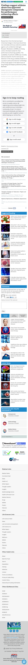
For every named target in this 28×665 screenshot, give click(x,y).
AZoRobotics (5, 601)
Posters (4, 505)
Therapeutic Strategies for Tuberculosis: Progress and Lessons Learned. (13, 192)
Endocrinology (12, 421)
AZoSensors (5, 604)
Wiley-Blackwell (6, 33)
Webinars (4, 537)
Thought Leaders (6, 486)
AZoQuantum (5, 609)
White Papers (5, 484)
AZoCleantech (5, 596)
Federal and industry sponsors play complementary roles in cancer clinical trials (19, 217)
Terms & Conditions (7, 574)
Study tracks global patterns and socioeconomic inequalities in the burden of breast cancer (18, 253)
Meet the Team (6, 559)
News (3, 478)
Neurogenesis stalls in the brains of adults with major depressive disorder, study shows (18, 355)
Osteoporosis (11, 414)
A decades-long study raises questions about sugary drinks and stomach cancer (19, 279)
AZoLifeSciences (6, 615)
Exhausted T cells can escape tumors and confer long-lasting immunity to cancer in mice (19, 226)
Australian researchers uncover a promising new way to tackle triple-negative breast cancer (19, 236)
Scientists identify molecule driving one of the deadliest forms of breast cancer (18, 244)
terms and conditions (12, 637)
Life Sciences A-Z (6, 526)
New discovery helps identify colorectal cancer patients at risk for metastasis (18, 261)
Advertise (4, 569)
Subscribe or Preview (13, 415)
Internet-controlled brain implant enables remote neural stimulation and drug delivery (18, 377)
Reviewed (6, 37)
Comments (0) (4, 148)
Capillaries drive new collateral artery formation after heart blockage (19, 346)
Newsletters (5, 564)
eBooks (4, 502)
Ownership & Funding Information (11, 582)
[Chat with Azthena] (24, 662)
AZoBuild (4, 612)
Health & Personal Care (8, 494)
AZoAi (3, 617)
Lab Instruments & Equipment (10, 524)
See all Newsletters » (7, 436)
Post (3, 311)
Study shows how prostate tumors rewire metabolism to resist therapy (18, 329)
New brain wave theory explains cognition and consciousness (17, 337)
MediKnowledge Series (8, 492)
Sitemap (4, 567)
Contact (4, 572)
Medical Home (6, 473)
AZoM (3, 591)
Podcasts (4, 508)
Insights (4, 489)
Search (4, 561)
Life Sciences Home (7, 518)
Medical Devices (6, 497)
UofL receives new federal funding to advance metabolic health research (18, 392)
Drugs (3, 500)
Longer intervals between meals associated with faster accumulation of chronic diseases (18, 322)
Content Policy (6, 580)
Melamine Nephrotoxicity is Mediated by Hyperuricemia (13, 198)
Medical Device (12, 429)
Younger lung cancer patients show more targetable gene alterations (18, 270)
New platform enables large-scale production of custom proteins (18, 401)
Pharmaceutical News (12, 146)
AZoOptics (4, 599)
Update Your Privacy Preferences (13, 648)
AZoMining (5, 607)
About (3, 556)
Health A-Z (5, 481)
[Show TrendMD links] (26, 208)
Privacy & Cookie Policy (8, 577)
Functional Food (6, 476)
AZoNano (4, 593)
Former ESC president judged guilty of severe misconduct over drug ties (18, 384)
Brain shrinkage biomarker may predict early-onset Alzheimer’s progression (18, 367)
